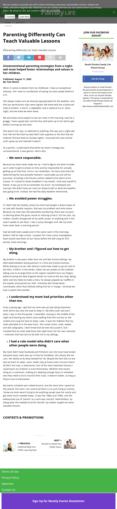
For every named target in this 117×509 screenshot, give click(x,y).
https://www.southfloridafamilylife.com (97, 106)
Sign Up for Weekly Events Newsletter (58, 501)
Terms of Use (10, 471)
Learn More (24, 17)
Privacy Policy (10, 477)
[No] (113, 11)
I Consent (10, 17)
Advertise (7, 483)
